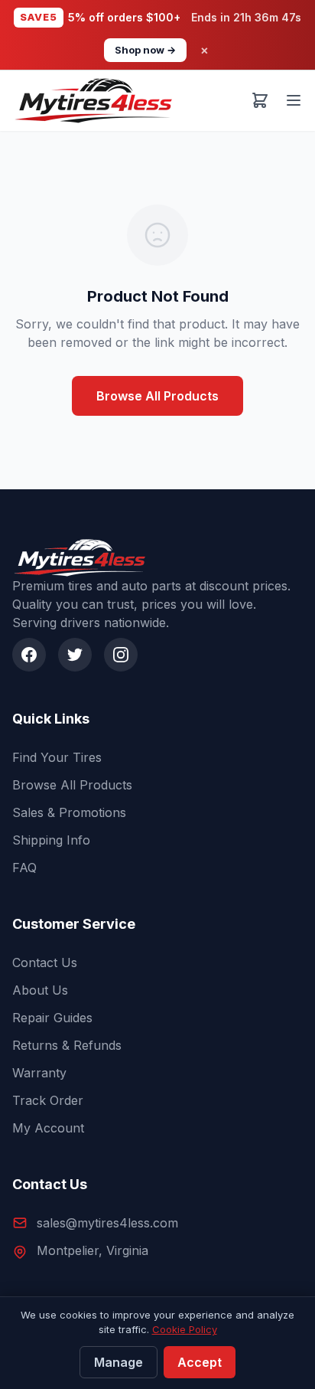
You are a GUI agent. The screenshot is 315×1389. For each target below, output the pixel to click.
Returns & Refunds (67, 1045)
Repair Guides (52, 1017)
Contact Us (44, 962)
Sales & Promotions (69, 812)
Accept (199, 1362)
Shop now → (145, 50)
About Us (40, 990)
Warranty (39, 1072)
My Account (48, 1128)
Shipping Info (51, 840)
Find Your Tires (57, 757)
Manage (118, 1362)
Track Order (47, 1100)
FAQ (24, 867)
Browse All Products (157, 396)
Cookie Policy (184, 1329)
